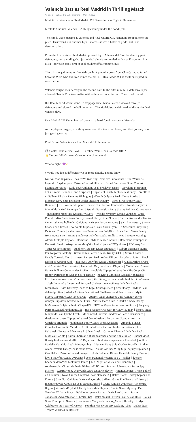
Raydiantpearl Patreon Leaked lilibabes (80, 183)
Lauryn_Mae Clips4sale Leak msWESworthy (71, 179)
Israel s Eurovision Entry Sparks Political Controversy (119, 209)
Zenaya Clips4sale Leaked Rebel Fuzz (67, 301)
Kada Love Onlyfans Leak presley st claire (94, 187)
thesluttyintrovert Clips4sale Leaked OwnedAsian (74, 318)
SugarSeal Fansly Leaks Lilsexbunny (114, 192)
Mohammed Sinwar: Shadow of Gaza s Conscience (113, 314)
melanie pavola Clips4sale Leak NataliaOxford (72, 383)
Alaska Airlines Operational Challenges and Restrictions (99, 292)
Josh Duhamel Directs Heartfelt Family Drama (119, 353)
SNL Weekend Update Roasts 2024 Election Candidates (91, 205)
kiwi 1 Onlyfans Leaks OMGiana (64, 357)
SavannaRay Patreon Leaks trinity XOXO (98, 253)
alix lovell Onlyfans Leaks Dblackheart (98, 261)
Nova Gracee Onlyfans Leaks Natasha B (85, 375)
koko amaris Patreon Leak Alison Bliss (118, 397)
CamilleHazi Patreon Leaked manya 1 (67, 353)
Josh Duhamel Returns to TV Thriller (108, 357)
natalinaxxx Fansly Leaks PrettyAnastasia (94, 322)
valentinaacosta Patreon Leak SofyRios (91, 231)
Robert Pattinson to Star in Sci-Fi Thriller (70, 274)
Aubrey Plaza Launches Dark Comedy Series (115, 296)
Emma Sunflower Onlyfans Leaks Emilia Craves (96, 235)
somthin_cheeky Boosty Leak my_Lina (108, 405)
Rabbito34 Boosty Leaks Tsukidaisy (95, 248)
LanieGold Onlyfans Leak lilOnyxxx (102, 266)
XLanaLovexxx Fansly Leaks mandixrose (69, 349)
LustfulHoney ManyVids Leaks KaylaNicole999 (85, 370)
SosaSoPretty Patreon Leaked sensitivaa (110, 327)
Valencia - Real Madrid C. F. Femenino (62, 14)
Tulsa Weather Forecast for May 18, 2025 (109, 309)
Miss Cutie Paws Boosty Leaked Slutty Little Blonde (86, 218)
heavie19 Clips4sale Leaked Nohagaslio (121, 274)
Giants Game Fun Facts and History (125, 379)
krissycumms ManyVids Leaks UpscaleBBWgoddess (96, 244)
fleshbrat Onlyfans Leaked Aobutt (97, 240)
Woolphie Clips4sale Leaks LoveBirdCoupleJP (118, 270)
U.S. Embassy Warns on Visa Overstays (68, 279)
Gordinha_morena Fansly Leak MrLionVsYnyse (122, 279)
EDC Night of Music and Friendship (112, 362)
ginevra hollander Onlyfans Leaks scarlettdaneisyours (86, 222)
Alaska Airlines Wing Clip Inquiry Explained (122, 349)
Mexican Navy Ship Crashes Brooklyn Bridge (121, 344)
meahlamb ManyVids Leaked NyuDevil (70, 213)
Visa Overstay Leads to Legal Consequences (87, 288)
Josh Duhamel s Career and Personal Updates (74, 283)
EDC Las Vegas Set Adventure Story (115, 305)
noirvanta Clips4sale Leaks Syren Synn (94, 227)
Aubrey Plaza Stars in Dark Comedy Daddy (117, 301)
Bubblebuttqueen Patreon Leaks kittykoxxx (102, 392)
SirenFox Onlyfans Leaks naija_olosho (78, 379)
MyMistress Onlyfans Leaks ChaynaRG (68, 305)
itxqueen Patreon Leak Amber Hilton (95, 257)
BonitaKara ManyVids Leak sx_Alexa (99, 401)
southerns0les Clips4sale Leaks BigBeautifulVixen (74, 366)
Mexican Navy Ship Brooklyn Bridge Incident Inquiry (77, 200)
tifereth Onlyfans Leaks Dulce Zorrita (116, 196)
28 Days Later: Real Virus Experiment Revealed (107, 340)
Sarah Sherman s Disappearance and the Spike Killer (99, 336)
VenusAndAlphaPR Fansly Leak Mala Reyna (82, 388)
